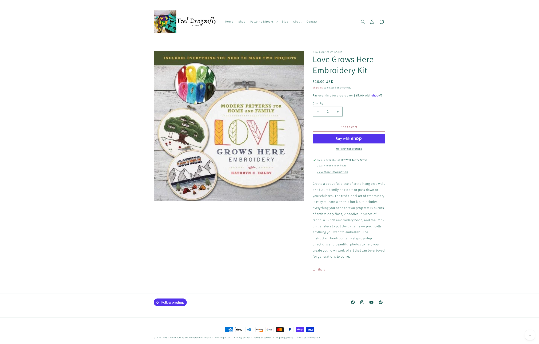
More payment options (349, 148)
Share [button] (321, 269)
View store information (332, 172)
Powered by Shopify (200, 337)
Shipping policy (284, 337)
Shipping (318, 87)
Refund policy (222, 337)
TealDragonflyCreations (175, 337)
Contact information (308, 337)
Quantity (318, 103)
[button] (263, 21)
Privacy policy (242, 337)
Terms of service (262, 337)
